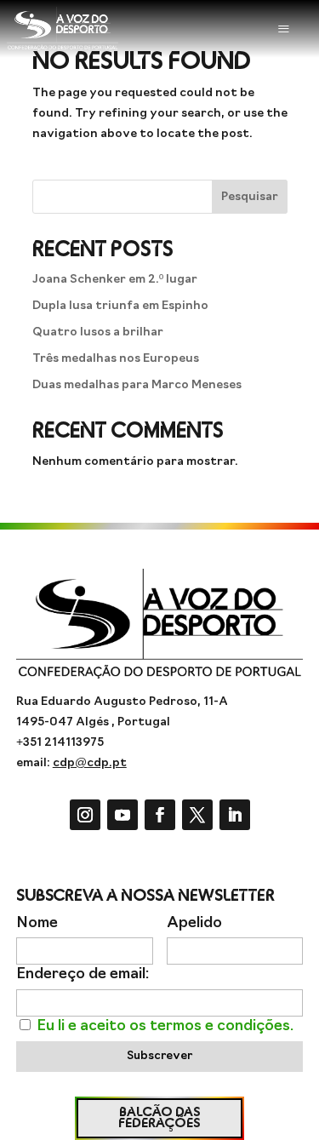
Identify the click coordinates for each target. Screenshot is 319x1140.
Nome (37, 923)
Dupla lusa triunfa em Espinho (120, 306)
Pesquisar (249, 197)
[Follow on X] (197, 814)
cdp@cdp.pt (90, 763)
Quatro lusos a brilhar (97, 332)
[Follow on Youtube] (122, 814)
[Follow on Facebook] (160, 814)
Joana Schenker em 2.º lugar (114, 279)
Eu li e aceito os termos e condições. (165, 1026)
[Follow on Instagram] (85, 814)
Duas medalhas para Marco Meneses (137, 385)
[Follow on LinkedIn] (234, 814)
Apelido (194, 923)
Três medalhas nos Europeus (115, 358)
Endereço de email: (82, 974)
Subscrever (159, 1056)
